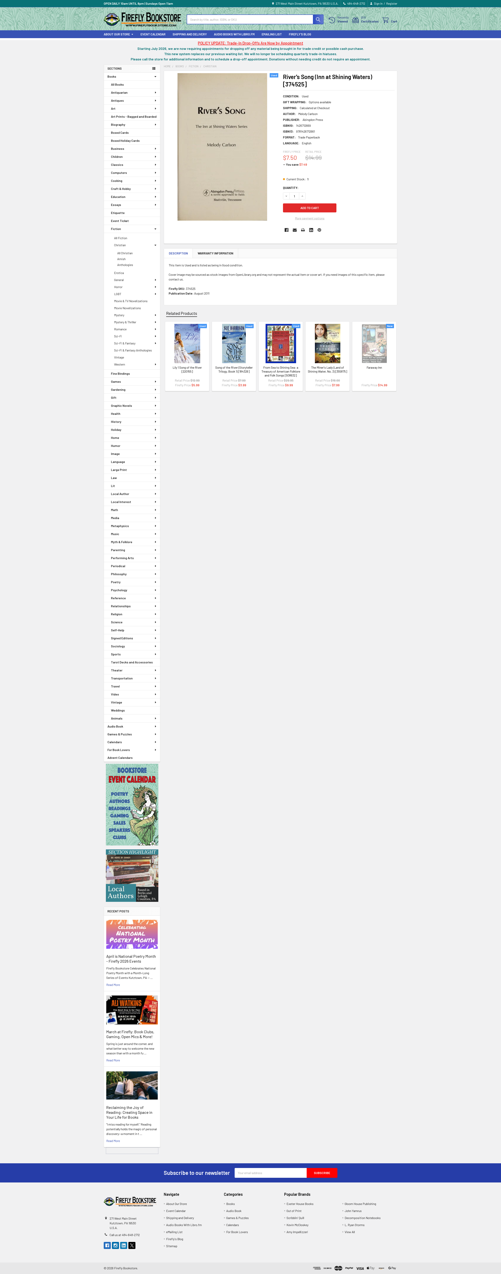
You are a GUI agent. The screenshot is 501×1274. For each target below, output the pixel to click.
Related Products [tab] (181, 313)
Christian (120, 245)
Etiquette (118, 213)
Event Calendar (153, 34)
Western (119, 364)
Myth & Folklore (121, 542)
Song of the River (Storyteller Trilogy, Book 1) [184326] (234, 369)
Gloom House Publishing (360, 1204)
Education (118, 197)
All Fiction (120, 238)
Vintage (119, 357)
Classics (117, 164)
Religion (116, 614)
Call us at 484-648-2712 (125, 1235)
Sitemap (171, 1246)
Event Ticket (120, 221)
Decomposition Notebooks (363, 1218)
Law (114, 478)
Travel (115, 686)
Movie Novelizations (127, 308)
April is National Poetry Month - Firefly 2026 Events (131, 958)
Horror (118, 287)
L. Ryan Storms (355, 1225)
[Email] (294, 230)
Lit (113, 486)
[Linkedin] (311, 230)
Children (117, 156)
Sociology (118, 646)
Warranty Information (215, 253)
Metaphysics (120, 526)
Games (116, 381)
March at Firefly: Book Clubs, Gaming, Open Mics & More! (130, 1034)
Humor (115, 445)
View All (350, 1232)
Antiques (117, 100)
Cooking (116, 180)
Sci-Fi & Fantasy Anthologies (133, 350)
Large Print (119, 470)
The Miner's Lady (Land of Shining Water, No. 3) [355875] (327, 369)
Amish (121, 259)
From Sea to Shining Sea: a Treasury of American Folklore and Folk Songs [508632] (280, 371)
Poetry (116, 582)
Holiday (116, 429)
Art (113, 108)
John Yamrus (353, 1211)
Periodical (118, 566)
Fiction (116, 229)
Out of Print (294, 1211)
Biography (118, 124)
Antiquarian (119, 92)
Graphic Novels (121, 405)
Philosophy (119, 574)
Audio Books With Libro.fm (234, 34)
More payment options (309, 218)
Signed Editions (122, 638)
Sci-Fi (118, 336)
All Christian (125, 253)
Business (117, 148)
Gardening (118, 389)
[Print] (302, 230)
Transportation (122, 678)
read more (113, 984)
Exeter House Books (300, 1204)
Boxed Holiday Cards (125, 140)
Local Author (120, 494)
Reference (118, 598)
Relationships (121, 606)
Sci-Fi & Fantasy (124, 343)
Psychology (119, 590)
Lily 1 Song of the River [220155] (187, 369)
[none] (222, 147)
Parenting (118, 550)
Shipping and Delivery (190, 34)
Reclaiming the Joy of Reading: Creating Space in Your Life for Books (129, 1112)
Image (115, 454)
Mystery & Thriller (125, 322)
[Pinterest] (319, 230)
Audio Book (115, 726)
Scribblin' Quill (295, 1218)
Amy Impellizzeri (297, 1232)
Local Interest (121, 502)
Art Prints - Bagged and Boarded (134, 116)
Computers (119, 172)
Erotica (119, 273)
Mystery (119, 315)
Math (114, 510)
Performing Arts (122, 558)
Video (115, 694)
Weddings (118, 710)
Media (115, 518)
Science (117, 622)
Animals (117, 718)
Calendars (114, 742)
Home (115, 437)
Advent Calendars (120, 757)
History (116, 421)
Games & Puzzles (119, 734)
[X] (131, 1245)
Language (118, 462)
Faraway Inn (374, 367)
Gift (113, 397)
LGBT (117, 294)
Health (115, 413)
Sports (116, 654)
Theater (117, 670)
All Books (117, 84)
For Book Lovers (118, 750)
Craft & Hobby (121, 188)
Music (115, 534)
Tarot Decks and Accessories (132, 662)
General (119, 280)
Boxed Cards (120, 132)
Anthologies (125, 265)
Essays (116, 205)
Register (391, 3)
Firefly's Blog (300, 34)
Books (111, 76)
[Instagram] (115, 1245)
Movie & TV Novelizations (131, 301)
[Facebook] (286, 230)
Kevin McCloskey (297, 1225)
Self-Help (117, 630)
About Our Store (117, 34)
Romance (120, 329)
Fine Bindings (120, 373)
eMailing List (272, 34)
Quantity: (290, 188)
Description (178, 253)
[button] (132, 804)
